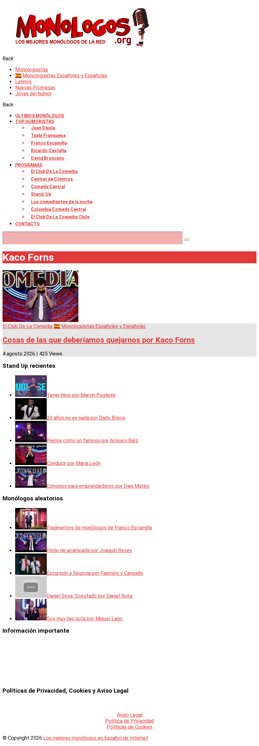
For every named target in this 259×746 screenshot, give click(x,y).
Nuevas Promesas (35, 88)
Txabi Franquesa (48, 135)
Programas (28, 165)
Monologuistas (31, 70)
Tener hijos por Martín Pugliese (81, 395)
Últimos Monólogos (39, 115)
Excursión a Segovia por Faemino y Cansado (95, 573)
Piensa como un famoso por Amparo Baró (92, 441)
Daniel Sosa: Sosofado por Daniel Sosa (89, 596)
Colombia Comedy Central (58, 209)
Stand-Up (41, 194)
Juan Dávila (43, 127)
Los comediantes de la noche (62, 201)
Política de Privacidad (129, 721)
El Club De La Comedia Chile (60, 216)
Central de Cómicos (52, 179)
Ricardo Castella (48, 150)
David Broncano (47, 158)
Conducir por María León (73, 463)
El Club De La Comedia (54, 171)
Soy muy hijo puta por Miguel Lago (85, 619)
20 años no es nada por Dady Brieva (86, 418)
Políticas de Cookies (130, 727)
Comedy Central (48, 186)
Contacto (27, 223)
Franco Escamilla (49, 143)
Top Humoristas (34, 121)
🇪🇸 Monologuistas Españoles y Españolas (61, 76)
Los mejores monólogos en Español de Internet (95, 738)
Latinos (23, 82)
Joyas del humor (33, 94)
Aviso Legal (129, 715)
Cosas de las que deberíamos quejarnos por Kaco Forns (99, 340)
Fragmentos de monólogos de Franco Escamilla (99, 528)
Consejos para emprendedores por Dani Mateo (98, 486)
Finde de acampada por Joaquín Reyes (89, 550)
